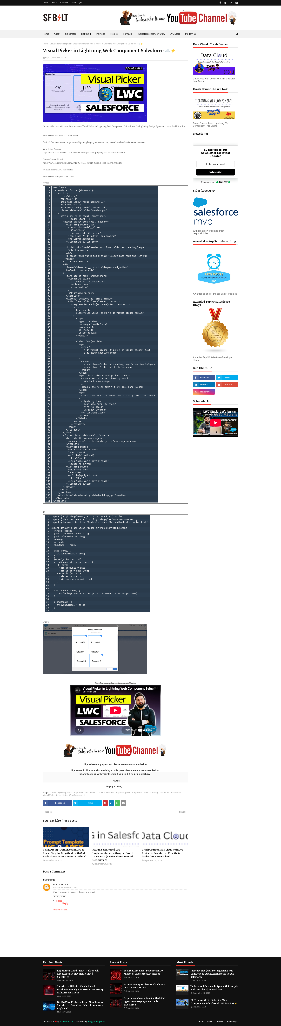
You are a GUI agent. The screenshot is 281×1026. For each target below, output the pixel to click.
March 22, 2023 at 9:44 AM (66, 887)
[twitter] (225, 3)
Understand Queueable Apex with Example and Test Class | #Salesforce (214, 988)
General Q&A (76, 3)
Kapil (47, 57)
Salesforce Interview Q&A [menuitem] (151, 34)
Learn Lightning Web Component (66, 792)
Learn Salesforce (106, 792)
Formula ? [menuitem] (128, 34)
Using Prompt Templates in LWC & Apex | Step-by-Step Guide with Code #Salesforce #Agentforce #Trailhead (64, 853)
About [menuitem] (57, 34)
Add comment (60, 909)
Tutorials (64, 3)
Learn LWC (90, 792)
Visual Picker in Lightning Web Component (69, 44)
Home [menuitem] (46, 34)
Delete (62, 897)
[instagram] (204, 392)
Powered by (207, 182)
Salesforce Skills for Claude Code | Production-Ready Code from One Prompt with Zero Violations (81, 989)
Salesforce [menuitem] (70, 34)
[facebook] (220, 3)
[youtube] (236, 3)
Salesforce (176, 792)
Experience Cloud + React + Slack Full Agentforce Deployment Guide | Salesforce (78, 973)
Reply (56, 897)
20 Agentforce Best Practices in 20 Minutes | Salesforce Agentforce (143, 972)
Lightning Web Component (129, 792)
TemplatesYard (66, 1021)
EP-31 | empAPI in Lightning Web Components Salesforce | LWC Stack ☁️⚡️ (213, 1002)
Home (45, 3)
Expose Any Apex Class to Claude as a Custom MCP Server (144, 986)
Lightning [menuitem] (86, 34)
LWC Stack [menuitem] (175, 34)
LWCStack (164, 792)
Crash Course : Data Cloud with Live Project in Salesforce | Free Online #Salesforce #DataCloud (162, 853)
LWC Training (151, 792)
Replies (58, 901)
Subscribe (215, 172)
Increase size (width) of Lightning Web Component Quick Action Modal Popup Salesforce (212, 973)
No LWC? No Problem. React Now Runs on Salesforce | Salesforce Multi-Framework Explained (80, 1005)
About (54, 3)
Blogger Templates (96, 1021)
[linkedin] (231, 3)
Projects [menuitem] (114, 34)
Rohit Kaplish (60, 885)
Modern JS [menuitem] (190, 34)
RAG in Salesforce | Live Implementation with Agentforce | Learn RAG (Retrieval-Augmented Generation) (112, 854)
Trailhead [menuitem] (100, 34)
